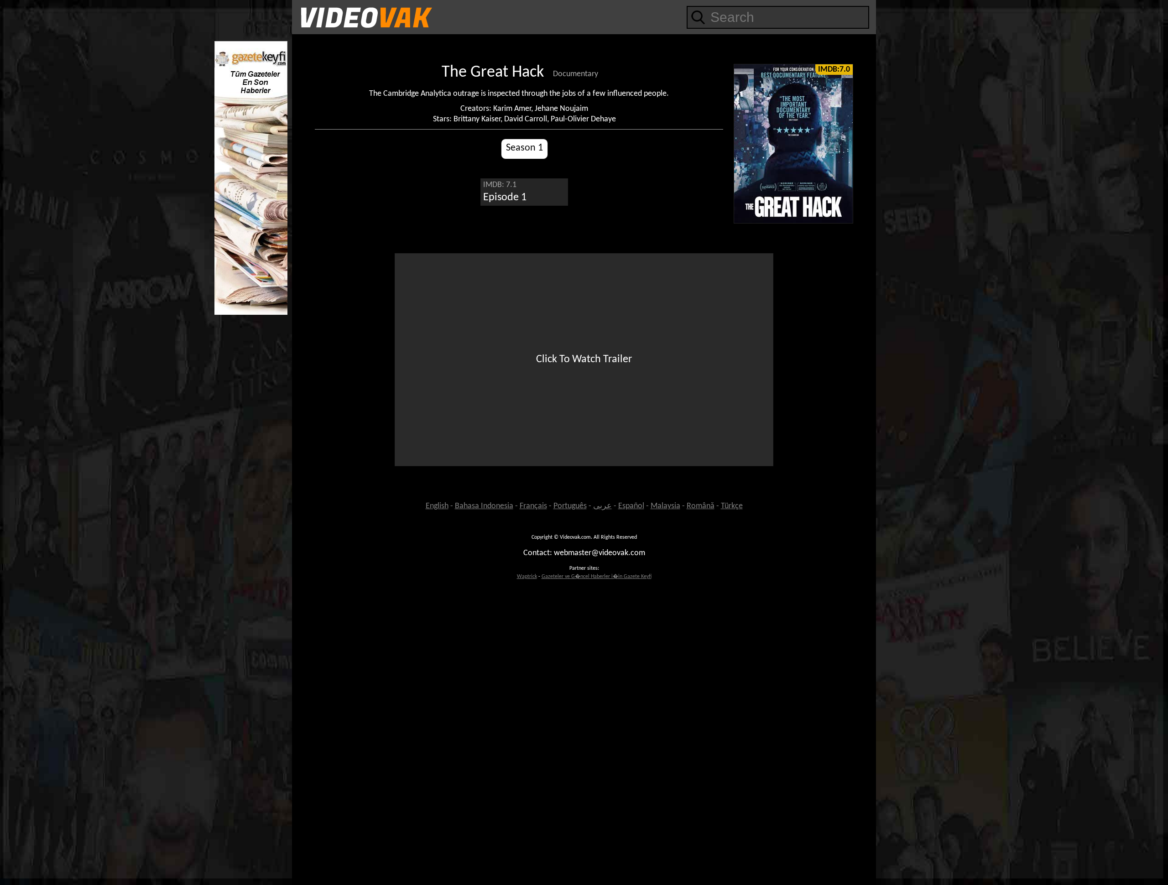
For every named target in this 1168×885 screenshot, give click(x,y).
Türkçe (732, 506)
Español (631, 506)
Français (533, 506)
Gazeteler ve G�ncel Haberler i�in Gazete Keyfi (597, 576)
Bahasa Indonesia (484, 506)
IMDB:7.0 (834, 69)
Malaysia (665, 506)
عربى (602, 506)
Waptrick (527, 576)
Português (570, 506)
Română (700, 506)
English (437, 506)
